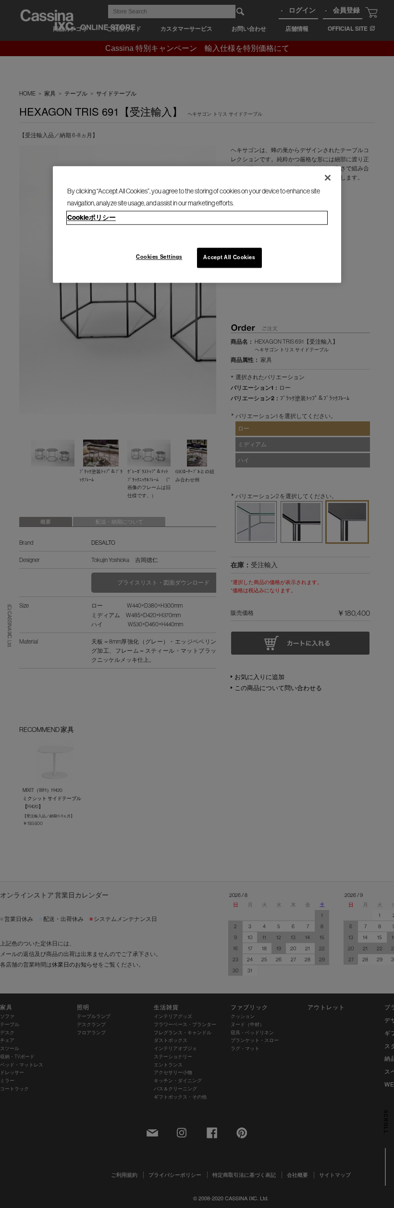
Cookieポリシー (91, 217)
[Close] (327, 177)
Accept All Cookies (229, 257)
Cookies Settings (159, 256)
